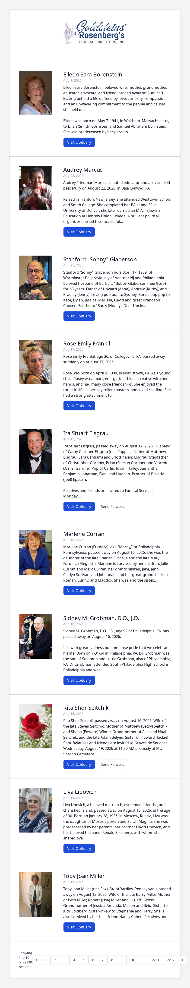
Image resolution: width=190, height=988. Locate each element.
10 (132, 960)
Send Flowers (112, 506)
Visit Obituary (79, 142)
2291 (155, 960)
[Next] (182, 960)
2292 (170, 960)
